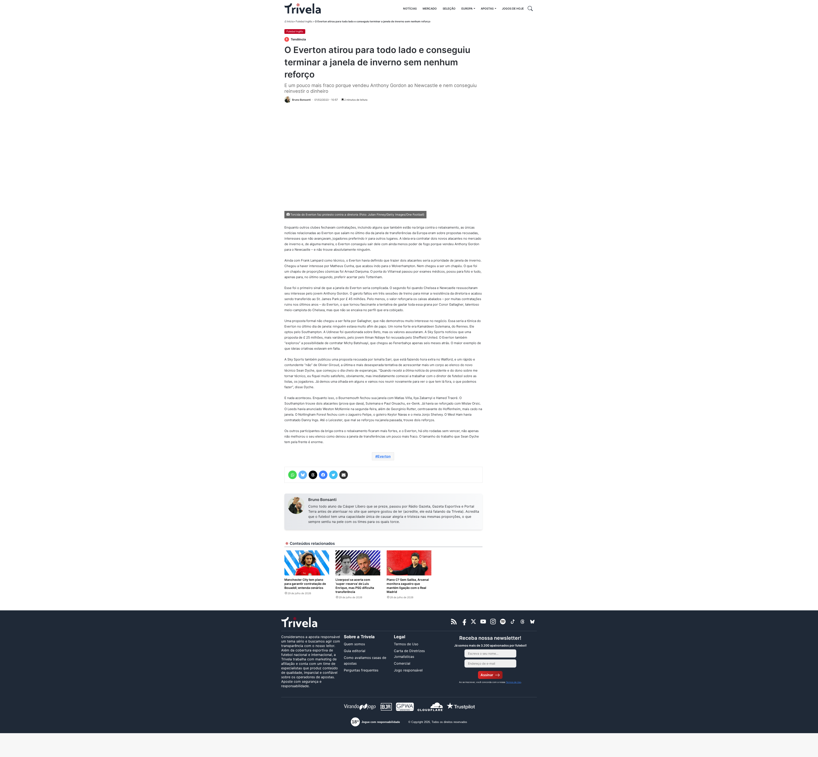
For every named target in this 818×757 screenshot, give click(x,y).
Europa (466, 8)
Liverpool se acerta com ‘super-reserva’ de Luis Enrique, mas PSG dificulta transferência (355, 586)
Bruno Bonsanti (322, 499)
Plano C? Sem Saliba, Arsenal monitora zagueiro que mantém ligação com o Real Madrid (408, 586)
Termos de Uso (406, 644)
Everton (384, 456)
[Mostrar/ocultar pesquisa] (530, 8)
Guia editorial (354, 651)
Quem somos (354, 644)
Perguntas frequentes (361, 670)
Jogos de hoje (513, 8)
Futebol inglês (304, 21)
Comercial (402, 663)
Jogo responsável (408, 670)
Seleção (449, 8)
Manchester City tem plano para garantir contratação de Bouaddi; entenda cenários (305, 584)
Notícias (410, 8)
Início (290, 21)
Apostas (487, 8)
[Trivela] (302, 8)
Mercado (430, 8)
